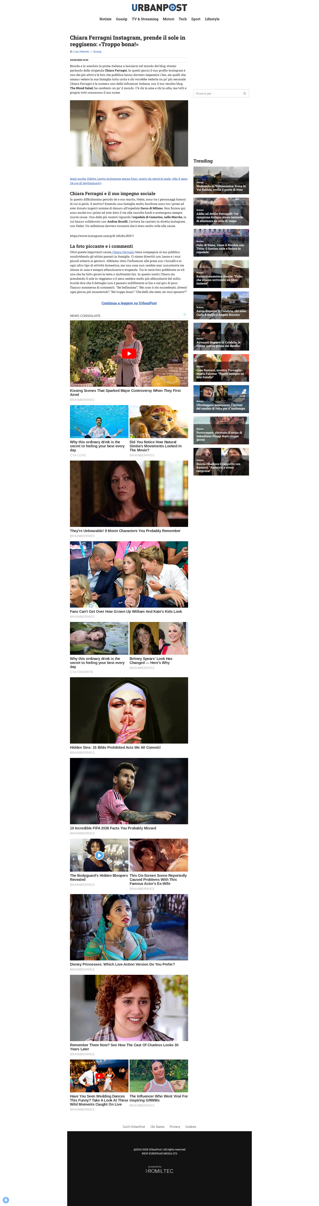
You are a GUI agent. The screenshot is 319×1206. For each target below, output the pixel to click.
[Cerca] (245, 93)
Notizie (106, 19)
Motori (168, 19)
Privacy (175, 1126)
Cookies (190, 1126)
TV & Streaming (145, 19)
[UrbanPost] (159, 7)
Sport (195, 19)
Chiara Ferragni (123, 252)
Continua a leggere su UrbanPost (129, 303)
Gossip (121, 19)
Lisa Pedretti (81, 51)
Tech (183, 19)
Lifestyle (212, 19)
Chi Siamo (157, 1126)
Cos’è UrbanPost (134, 1126)
